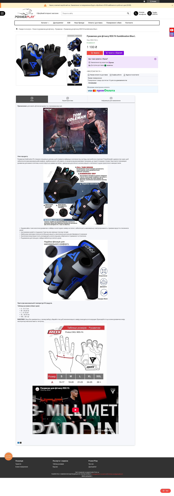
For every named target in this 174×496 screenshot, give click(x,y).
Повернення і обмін (113, 23)
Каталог (44, 23)
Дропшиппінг (58, 23)
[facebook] (18, 443)
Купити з (112, 53)
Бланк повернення (22, 467)
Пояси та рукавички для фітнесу (43, 29)
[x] (20, 443)
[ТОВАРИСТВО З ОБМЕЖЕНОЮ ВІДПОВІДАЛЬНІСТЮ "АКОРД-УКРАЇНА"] (25, 13)
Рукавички (58, 29)
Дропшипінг (93, 467)
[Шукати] (128, 13)
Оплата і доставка (95, 23)
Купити (96, 53)
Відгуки (55, 467)
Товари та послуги (25, 29)
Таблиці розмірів (58, 464)
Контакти (129, 23)
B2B (68, 23)
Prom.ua (96, 472)
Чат (167, 491)
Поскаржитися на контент (99, 474)
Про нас (91, 464)
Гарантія (18, 464)
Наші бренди (79, 23)
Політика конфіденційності (115, 474)
